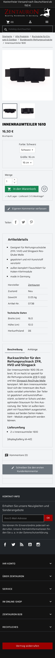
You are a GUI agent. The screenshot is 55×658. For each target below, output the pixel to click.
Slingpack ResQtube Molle (31, 381)
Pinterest (31, 222)
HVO (43, 377)
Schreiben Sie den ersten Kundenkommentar (29, 469)
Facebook (5, 544)
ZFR (35, 377)
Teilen (16, 222)
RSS (21, 544)
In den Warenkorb (21, 189)
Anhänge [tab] (33, 349)
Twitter (13, 544)
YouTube (30, 544)
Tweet (23, 222)
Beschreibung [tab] (14, 349)
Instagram (38, 544)
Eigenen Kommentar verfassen (28, 208)
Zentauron (34, 285)
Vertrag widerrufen (27, 646)
